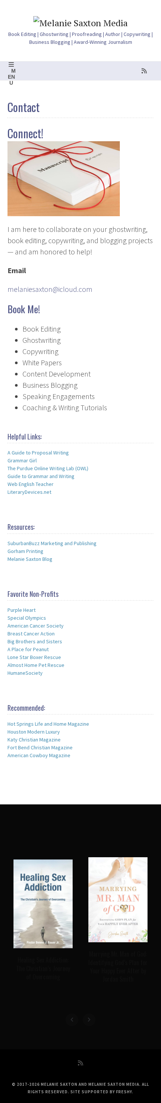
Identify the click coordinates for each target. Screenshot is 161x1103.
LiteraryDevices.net (29, 492)
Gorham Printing (25, 551)
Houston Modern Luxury (33, 731)
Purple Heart (21, 610)
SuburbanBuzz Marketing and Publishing (52, 543)
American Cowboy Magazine (38, 755)
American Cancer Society (35, 625)
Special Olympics (26, 617)
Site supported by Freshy (101, 1091)
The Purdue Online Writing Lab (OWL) (47, 468)
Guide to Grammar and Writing (41, 476)
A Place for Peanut (28, 649)
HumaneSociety (25, 673)
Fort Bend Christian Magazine (40, 747)
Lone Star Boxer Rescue (34, 657)
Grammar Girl (22, 460)
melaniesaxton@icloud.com (49, 289)
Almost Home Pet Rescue (35, 665)
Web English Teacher (30, 484)
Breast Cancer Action (31, 633)
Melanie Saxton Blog (29, 559)
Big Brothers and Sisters (34, 641)
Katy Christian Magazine (34, 739)
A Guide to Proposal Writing (38, 452)
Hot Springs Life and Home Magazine (48, 723)
